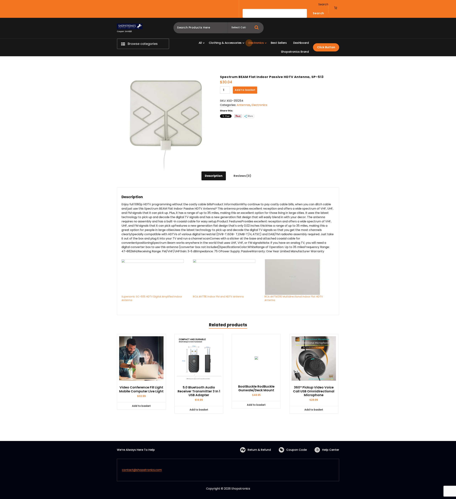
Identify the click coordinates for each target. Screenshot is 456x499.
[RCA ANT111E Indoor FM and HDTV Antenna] (227, 277)
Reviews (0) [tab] (242, 176)
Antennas (243, 105)
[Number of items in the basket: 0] (335, 7)
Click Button (326, 47)
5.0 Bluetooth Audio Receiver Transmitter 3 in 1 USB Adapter (199, 391)
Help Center (330, 450)
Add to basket (245, 90)
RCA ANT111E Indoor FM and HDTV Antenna (218, 296)
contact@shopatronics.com (142, 470)
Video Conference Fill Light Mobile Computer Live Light (141, 389)
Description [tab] (213, 176)
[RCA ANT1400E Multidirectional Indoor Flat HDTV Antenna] (298, 277)
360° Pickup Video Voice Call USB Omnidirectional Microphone (313, 391)
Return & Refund (259, 450)
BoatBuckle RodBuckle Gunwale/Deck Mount (256, 388)
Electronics (259, 105)
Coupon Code (296, 450)
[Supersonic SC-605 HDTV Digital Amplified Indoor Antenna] (155, 277)
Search (323, 4)
